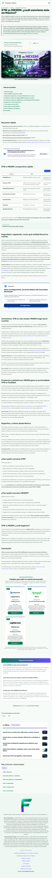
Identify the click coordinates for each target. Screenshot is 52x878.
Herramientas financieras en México (26, 855)
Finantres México (5, 7)
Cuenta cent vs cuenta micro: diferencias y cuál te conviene (21, 732)
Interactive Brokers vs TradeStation (12, 779)
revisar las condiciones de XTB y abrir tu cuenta (38, 142)
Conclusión (7, 110)
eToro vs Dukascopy (8, 783)
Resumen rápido (9, 91)
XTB (9, 715)
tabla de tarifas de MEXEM (40, 350)
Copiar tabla (47, 170)
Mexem (4, 715)
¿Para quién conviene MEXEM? (12, 106)
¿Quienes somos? (26, 858)
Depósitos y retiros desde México (13, 102)
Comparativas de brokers (21, 7)
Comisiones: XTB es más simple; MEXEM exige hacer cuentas (19, 98)
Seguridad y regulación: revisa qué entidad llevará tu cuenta (19, 95)
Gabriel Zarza (24, 705)
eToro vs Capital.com (8, 787)
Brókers (4, 768)
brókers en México (33, 33)
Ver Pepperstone (25, 305)
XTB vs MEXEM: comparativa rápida (13, 93)
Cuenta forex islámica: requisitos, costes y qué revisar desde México (21, 750)
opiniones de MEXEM (26, 406)
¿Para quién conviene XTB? (11, 104)
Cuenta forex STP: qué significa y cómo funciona (17, 756)
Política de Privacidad (26, 868)
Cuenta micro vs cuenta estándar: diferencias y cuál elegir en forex (21, 738)
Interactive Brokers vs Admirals (11, 775)
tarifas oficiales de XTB (29, 335)
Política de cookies (26, 866)
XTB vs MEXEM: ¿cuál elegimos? (12, 108)
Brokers (12, 7)
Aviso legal (26, 863)
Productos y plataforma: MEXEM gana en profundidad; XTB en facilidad (22, 100)
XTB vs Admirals (7, 772)
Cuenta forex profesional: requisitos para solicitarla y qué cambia (20, 744)
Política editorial (26, 861)
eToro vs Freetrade (8, 790)
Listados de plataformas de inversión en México (26, 853)
